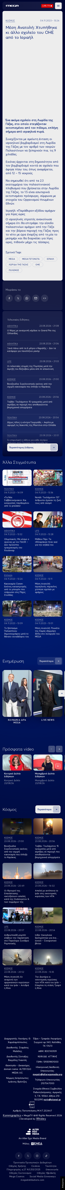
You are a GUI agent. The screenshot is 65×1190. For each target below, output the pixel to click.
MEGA (12, 259)
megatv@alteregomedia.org (47, 1074)
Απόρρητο (62, 1183)
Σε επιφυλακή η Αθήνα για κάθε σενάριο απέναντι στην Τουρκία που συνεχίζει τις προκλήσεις (27, 443)
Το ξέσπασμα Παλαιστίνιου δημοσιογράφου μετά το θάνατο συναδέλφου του (16, 632)
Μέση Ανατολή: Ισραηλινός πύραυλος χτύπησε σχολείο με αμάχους (46, 587)
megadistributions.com (32, 1180)
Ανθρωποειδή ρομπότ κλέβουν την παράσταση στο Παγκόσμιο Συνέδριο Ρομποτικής (16, 939)
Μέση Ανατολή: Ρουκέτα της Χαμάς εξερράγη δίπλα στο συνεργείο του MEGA (47, 632)
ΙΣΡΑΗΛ (50, 259)
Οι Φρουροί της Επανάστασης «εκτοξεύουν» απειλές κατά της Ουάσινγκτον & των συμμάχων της (16, 896)
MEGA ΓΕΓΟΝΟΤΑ (31, 259)
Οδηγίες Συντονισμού (20, 1173)
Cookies (35, 1166)
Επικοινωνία (52, 1169)
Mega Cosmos (16, 1176)
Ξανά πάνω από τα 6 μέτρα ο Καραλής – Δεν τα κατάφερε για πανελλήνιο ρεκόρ (31, 349)
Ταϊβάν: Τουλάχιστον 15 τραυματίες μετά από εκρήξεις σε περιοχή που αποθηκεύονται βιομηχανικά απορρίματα (29, 404)
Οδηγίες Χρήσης (17, 1166)
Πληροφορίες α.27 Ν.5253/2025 (23, 1169)
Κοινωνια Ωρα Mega (17, 721)
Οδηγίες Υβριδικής (46, 1173)
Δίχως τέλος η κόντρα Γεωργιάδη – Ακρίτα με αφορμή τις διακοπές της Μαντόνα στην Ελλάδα (31, 423)
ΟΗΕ (38, 264)
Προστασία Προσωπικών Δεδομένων (32, 1162)
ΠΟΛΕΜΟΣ (14, 270)
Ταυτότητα (50, 1166)
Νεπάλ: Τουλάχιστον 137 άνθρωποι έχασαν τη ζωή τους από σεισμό (48, 500)
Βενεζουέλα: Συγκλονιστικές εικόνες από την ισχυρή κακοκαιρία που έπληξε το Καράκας (29, 385)
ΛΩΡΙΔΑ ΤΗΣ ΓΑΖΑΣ (18, 264)
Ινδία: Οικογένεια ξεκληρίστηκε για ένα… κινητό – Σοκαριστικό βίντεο (46, 939)
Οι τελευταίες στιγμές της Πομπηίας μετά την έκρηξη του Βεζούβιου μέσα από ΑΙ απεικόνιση (30, 367)
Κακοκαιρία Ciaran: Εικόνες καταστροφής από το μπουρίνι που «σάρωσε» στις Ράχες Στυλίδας (15, 589)
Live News (47, 720)
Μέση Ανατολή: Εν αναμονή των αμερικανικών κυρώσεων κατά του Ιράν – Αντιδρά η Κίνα (16, 982)
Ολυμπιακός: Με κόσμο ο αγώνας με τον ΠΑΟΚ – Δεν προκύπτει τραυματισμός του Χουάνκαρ (16, 545)
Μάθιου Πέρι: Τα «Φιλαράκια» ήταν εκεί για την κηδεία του (46, 542)
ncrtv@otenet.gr (52, 1099)
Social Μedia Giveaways (43, 1176)
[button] (58, 5)
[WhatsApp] (27, 298)
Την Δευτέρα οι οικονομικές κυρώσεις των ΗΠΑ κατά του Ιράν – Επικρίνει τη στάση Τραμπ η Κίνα (48, 982)
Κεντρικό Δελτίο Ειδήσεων (12, 775)
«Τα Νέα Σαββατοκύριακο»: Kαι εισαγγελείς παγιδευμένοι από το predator (16, 501)
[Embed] (44, 298)
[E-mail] (36, 298)
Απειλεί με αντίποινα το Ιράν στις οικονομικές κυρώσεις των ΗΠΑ (46, 893)
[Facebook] (9, 298)
